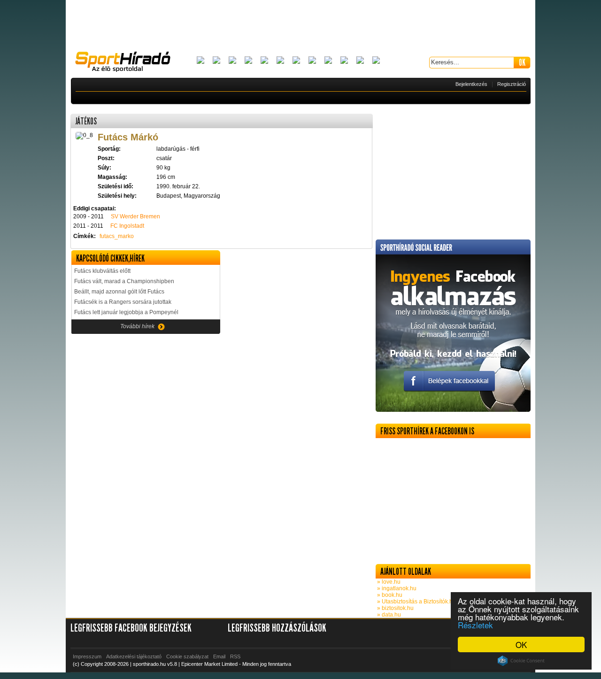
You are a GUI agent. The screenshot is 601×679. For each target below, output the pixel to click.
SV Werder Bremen (135, 216)
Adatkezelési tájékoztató (134, 656)
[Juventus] (296, 60)
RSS (235, 656)
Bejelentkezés (471, 84)
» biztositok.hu (395, 608)
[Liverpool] (312, 60)
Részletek (475, 625)
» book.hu (389, 595)
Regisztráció (511, 84)
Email (219, 656)
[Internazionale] (280, 60)
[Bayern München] (248, 60)
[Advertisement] (300, 26)
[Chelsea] (264, 60)
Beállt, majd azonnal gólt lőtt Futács (119, 291)
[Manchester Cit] (328, 60)
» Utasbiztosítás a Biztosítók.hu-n (418, 601)
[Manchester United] (344, 60)
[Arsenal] (216, 60)
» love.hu (388, 582)
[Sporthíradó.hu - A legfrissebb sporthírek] (126, 63)
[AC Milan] (200, 60)
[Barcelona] (232, 60)
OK (521, 644)
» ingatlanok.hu (396, 588)
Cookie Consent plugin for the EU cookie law (521, 661)
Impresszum (87, 656)
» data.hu (388, 614)
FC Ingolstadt (127, 226)
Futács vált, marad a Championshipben (124, 281)
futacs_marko (117, 236)
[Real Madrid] (360, 60)
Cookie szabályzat (187, 656)
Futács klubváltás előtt (102, 271)
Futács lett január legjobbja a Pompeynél (126, 312)
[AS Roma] (376, 60)
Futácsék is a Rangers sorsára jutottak (122, 302)
